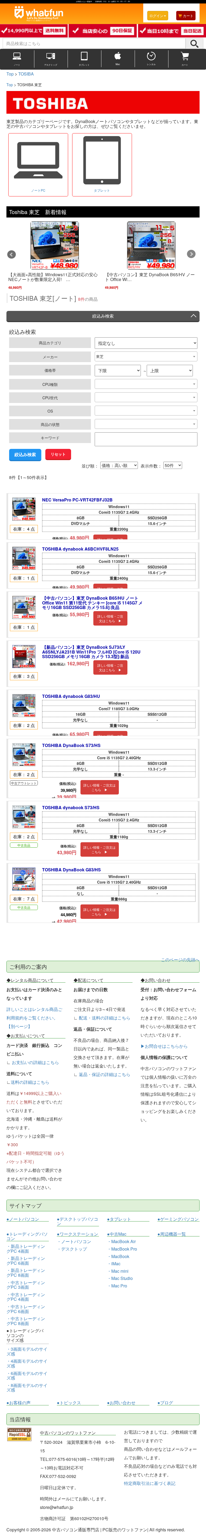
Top (9, 84)
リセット (58, 454)
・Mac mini (117, 1271)
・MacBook (118, 1256)
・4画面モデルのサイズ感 (26, 1363)
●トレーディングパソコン (27, 1236)
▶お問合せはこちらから (164, 1046)
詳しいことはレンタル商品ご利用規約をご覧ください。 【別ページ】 (34, 1017)
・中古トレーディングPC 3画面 (25, 1284)
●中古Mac (116, 1234)
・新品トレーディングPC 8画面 (25, 1272)
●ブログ (165, 1402)
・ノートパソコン (74, 1241)
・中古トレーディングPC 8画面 (25, 1320)
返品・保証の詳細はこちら (104, 1074)
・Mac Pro (117, 1286)
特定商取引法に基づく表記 (149, 1483)
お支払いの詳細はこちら (35, 1062)
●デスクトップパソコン (77, 1221)
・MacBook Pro (122, 1249)
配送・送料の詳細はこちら (104, 1018)
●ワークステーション (77, 1234)
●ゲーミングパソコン (178, 1219)
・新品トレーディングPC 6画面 (25, 1260)
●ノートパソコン (22, 1219)
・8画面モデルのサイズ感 (26, 1387)
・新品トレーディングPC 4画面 (25, 1248)
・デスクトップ (72, 1249)
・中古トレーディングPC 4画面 (25, 1296)
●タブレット (119, 1219)
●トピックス (69, 1402)
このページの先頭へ (180, 959)
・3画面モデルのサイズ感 (26, 1351)
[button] (12, 254)
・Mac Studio (120, 1278)
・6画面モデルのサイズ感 (26, 1375)
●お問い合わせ (121, 1402)
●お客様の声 (18, 1402)
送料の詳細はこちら (30, 1082)
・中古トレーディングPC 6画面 (25, 1308)
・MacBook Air (121, 1241)
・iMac (113, 1263)
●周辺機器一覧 (171, 1234)
